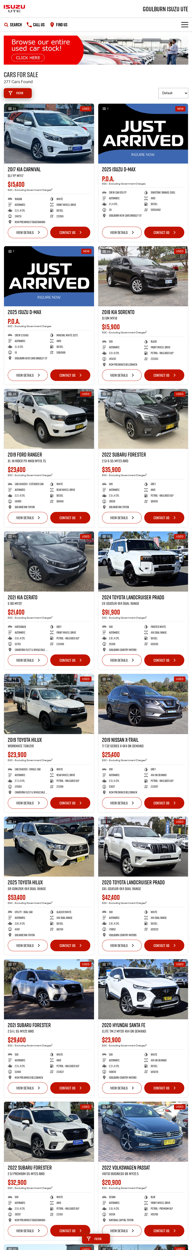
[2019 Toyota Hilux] (49, 704)
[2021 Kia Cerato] (49, 561)
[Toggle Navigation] (184, 25)
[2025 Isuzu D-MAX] (143, 134)
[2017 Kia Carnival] (49, 134)
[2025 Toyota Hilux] (49, 847)
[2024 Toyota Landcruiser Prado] (143, 561)
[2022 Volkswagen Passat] (143, 1132)
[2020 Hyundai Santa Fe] (143, 989)
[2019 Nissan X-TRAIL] (143, 704)
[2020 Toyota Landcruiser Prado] (143, 847)
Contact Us (68, 232)
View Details (25, 232)
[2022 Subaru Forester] (143, 419)
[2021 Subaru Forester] (49, 989)
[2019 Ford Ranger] (49, 419)
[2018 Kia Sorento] (143, 276)
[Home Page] (14, 9)
